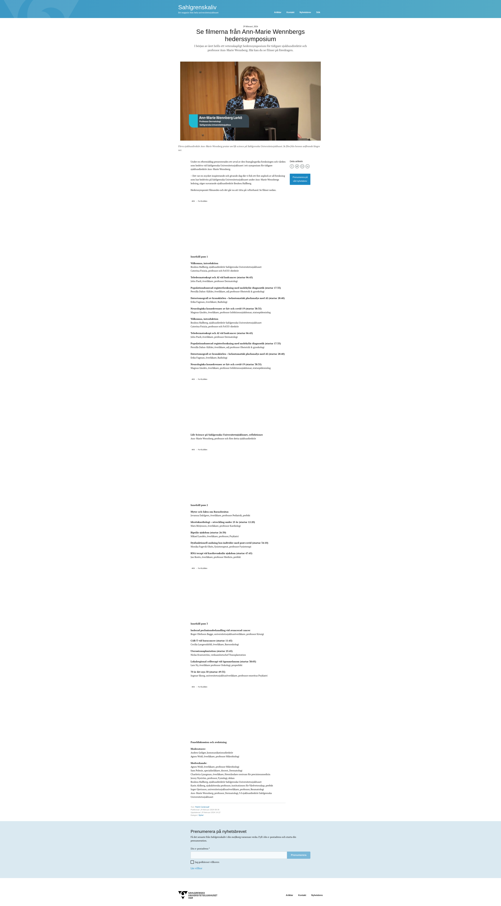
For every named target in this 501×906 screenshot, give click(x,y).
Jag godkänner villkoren (207, 862)
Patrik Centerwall (202, 807)
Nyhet (201, 815)
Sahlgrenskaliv (197, 7)
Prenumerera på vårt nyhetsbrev (300, 179)
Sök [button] (318, 12)
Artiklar (277, 12)
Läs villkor (196, 868)
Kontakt (290, 12)
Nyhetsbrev (305, 12)
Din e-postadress (200, 848)
